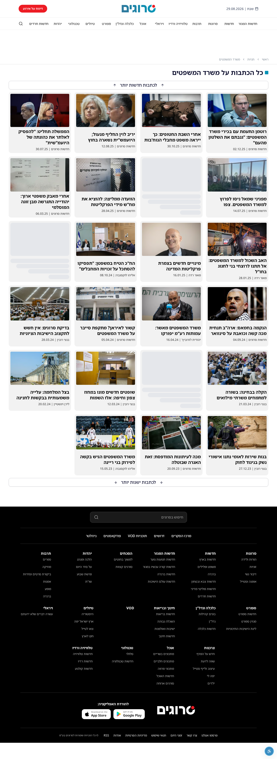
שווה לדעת (208, 661)
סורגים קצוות (124, 567)
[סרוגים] (176, 710)
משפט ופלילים (207, 567)
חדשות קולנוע (84, 668)
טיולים (90, 23)
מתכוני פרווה (166, 668)
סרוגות (213, 23)
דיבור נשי (250, 574)
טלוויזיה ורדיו (178, 23)
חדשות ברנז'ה (166, 574)
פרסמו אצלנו (209, 735)
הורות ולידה (248, 559)
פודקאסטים (112, 535)
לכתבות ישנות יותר (138, 482)
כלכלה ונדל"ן (125, 23)
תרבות (196, 23)
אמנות (47, 581)
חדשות (229, 23)
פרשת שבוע (84, 574)
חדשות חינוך (167, 636)
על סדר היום (84, 567)
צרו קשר (192, 735)
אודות (117, 735)
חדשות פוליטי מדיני (203, 589)
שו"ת (88, 581)
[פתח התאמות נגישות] (269, 751)
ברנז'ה (212, 574)
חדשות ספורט (247, 614)
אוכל (143, 23)
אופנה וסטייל (248, 581)
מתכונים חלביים (164, 661)
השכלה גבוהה (166, 621)
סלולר (129, 654)
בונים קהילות (207, 614)
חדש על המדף (205, 654)
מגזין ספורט (248, 621)
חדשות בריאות (165, 614)
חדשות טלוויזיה (83, 654)
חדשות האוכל (165, 676)
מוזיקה (46, 567)
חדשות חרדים (38, 23)
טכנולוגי (74, 23)
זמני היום (176, 735)
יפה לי (211, 676)
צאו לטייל (87, 629)
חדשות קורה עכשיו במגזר (159, 567)
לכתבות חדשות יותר (138, 85)
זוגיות (253, 567)
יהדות (58, 23)
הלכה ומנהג (84, 559)
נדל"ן (212, 621)
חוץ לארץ (87, 636)
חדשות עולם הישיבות (161, 581)
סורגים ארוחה (165, 683)
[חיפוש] (21, 23)
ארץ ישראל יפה (83, 621)
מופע (48, 589)
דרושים (159, 535)
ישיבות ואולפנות (165, 629)
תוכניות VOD (137, 535)
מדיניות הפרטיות (136, 735)
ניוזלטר (91, 535)
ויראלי (159, 23)
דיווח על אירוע (33, 9)
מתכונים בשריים (163, 654)
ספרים (47, 559)
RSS (106, 735)
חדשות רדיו (85, 661)
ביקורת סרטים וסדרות (37, 574)
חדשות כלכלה (207, 629)
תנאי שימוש (158, 735)
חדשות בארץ (207, 559)
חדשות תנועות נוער (162, 559)
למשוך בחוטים (123, 559)
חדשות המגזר (247, 23)
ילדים (211, 683)
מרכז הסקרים (181, 535)
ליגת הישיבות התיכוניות (241, 629)
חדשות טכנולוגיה (122, 661)
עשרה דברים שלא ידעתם (37, 614)
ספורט (106, 23)
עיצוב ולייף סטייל (204, 668)
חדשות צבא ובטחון (203, 581)
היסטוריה (87, 614)
